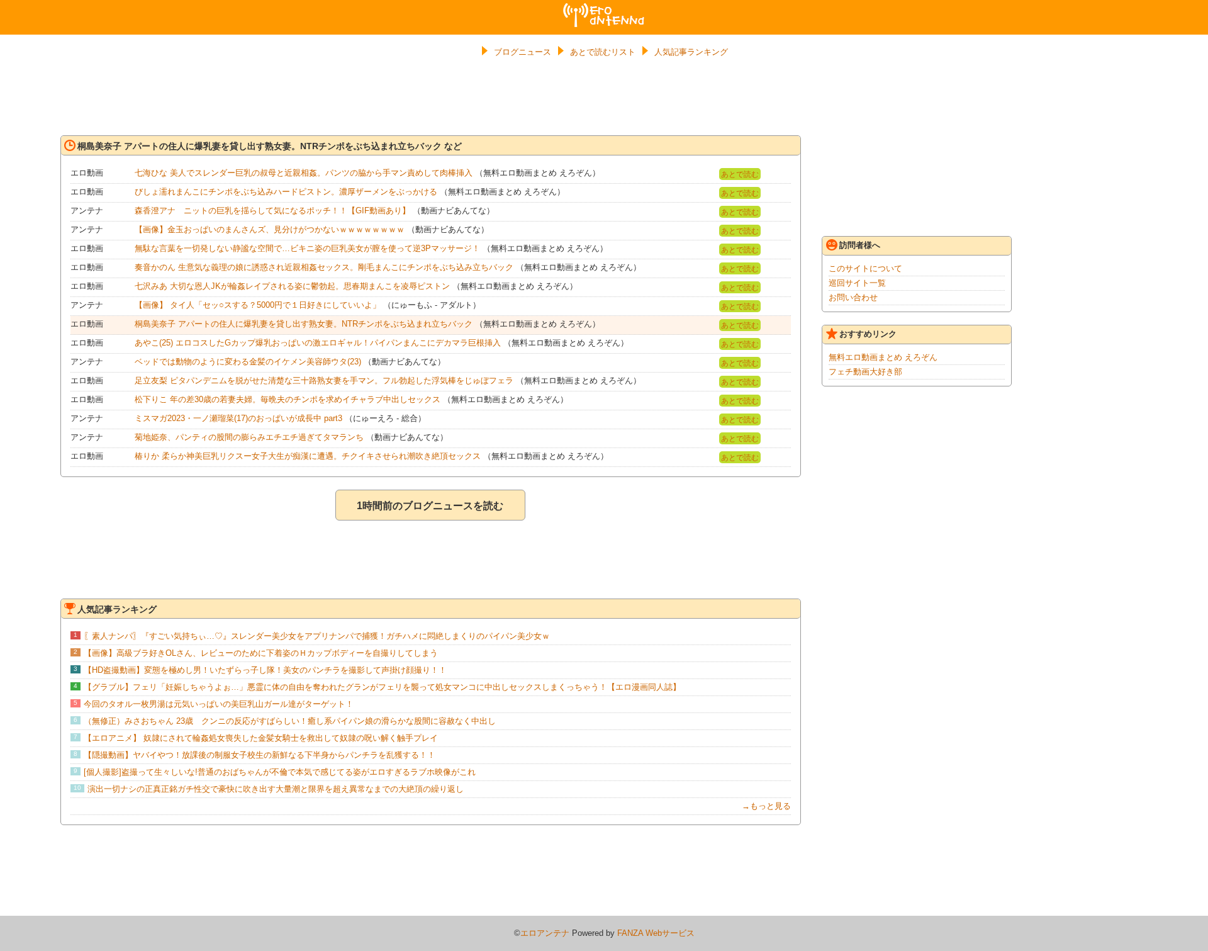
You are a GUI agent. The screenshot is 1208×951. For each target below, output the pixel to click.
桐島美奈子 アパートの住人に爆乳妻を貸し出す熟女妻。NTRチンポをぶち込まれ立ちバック (304, 324)
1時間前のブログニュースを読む (430, 505)
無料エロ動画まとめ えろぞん (883, 357)
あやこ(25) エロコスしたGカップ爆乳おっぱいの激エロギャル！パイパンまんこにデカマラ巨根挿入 (318, 342)
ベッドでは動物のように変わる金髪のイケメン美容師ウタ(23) (248, 361)
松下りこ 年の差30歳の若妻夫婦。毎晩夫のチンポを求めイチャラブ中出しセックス (287, 399)
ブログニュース (522, 52)
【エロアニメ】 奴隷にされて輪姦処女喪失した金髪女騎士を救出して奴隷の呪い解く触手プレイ (261, 738)
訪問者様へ (859, 245)
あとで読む (740, 174)
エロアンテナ (604, 8)
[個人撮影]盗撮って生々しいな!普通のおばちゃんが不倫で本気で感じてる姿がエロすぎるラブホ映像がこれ (280, 772)
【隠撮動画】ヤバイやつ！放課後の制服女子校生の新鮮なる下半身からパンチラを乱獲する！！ (259, 755)
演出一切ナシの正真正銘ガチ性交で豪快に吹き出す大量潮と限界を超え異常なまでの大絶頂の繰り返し (275, 789)
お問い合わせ (853, 297)
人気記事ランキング (691, 52)
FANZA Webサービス (656, 933)
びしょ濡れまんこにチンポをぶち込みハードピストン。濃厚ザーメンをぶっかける (286, 191)
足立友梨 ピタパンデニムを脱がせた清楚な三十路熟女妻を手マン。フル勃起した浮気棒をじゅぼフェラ (324, 380)
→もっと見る (766, 806)
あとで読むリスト (602, 52)
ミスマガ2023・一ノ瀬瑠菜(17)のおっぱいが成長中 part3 (238, 418)
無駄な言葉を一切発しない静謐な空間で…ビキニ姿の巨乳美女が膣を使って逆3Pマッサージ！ (307, 248)
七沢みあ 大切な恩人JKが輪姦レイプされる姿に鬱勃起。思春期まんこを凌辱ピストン (292, 286)
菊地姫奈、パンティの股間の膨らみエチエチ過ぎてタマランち (249, 437)
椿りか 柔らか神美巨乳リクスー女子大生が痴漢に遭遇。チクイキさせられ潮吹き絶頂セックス (308, 456)
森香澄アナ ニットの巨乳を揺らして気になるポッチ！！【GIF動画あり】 (272, 210)
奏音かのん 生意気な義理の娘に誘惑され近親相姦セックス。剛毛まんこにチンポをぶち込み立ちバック (324, 267)
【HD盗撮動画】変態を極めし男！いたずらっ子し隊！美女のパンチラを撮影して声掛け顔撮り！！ (265, 670)
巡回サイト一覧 (857, 283)
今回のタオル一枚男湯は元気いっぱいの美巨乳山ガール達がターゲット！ (219, 704)
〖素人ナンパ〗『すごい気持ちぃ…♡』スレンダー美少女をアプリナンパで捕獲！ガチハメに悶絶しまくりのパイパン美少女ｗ (317, 636)
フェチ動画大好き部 (865, 371)
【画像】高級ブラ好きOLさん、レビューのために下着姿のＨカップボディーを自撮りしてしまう (261, 653)
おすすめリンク (868, 334)
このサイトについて (865, 268)
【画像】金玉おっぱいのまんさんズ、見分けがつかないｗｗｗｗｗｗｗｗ (270, 229)
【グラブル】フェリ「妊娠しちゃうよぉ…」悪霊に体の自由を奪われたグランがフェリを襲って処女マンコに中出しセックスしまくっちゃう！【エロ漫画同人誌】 (382, 687)
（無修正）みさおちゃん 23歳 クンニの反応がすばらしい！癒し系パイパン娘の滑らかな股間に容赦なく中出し (290, 721)
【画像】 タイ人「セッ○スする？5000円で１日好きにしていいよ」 (258, 305)
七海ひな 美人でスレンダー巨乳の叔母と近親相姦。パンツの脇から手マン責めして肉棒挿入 (304, 172)
